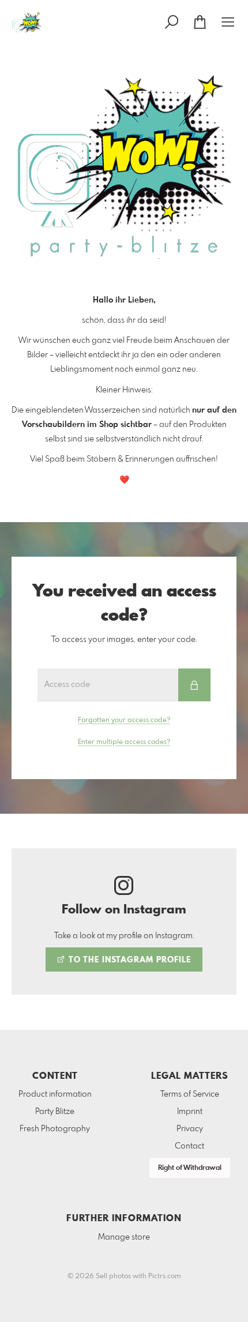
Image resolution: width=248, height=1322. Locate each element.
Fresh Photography (55, 1129)
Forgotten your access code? (124, 720)
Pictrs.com (164, 1276)
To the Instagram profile (128, 960)
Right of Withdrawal (189, 1168)
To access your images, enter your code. (124, 640)
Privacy (189, 1129)
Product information (55, 1094)
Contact (189, 1146)
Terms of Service (189, 1094)
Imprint (189, 1112)
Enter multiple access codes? (124, 742)
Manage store (124, 1237)
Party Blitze (54, 1112)
